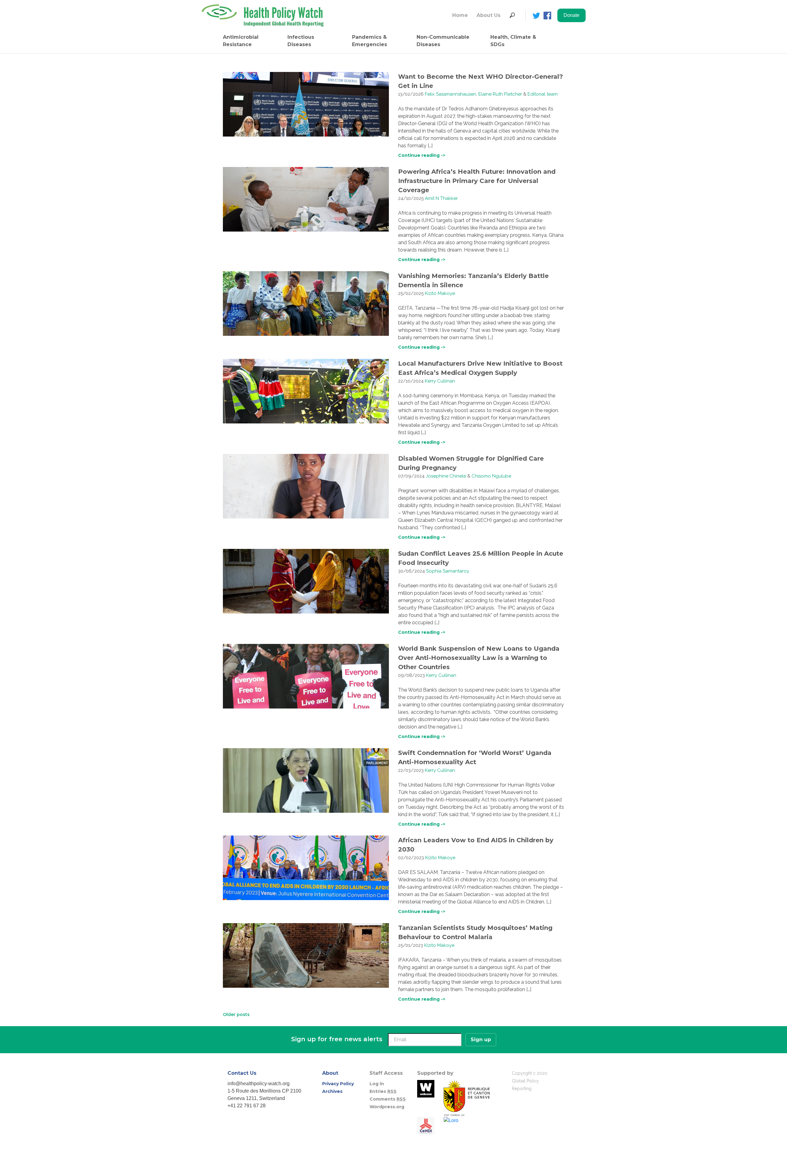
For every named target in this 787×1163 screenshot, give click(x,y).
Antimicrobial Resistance (241, 40)
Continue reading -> (421, 155)
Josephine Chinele (446, 476)
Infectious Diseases (300, 40)
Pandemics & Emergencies (369, 40)
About (330, 1073)
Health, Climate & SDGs (513, 40)
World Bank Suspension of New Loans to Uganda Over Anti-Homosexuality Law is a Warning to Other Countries (479, 658)
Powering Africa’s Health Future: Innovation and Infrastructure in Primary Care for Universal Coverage (477, 181)
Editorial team (543, 94)
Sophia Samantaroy (447, 571)
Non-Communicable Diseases (443, 40)
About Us (488, 15)
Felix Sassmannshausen (450, 94)
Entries (383, 1091)
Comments (388, 1099)
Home (460, 15)
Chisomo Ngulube (491, 476)
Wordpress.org (387, 1106)
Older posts (236, 1014)
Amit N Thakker (441, 198)
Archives (332, 1091)
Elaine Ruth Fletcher (500, 94)
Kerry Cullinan (440, 381)
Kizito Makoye (440, 293)
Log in (377, 1083)
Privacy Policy (338, 1083)
